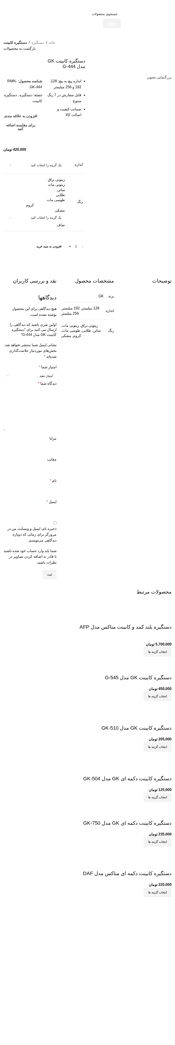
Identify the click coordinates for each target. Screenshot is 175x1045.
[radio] (35, 179)
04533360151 (65, 956)
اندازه (79, 164)
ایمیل (51, 502)
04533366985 (74, 962)
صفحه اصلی (120, 935)
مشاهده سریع (153, 618)
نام (53, 480)
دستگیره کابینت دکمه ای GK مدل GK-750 (127, 823)
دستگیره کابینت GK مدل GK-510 (136, 728)
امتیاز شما (48, 367)
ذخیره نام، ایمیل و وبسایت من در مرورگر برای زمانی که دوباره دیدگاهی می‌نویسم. (32, 534)
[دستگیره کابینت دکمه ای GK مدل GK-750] (129, 805)
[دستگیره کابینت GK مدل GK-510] (136, 704)
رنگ (80, 202)
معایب (52, 459)
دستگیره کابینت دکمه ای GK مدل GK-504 (127, 778)
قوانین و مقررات (117, 951)
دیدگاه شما (47, 383)
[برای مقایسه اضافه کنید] (166, 618)
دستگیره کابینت (15, 42)
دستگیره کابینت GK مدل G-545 (138, 677)
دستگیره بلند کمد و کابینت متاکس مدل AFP (126, 627)
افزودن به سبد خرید (49, 246)
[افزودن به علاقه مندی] (141, 618)
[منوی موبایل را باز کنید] (167, 4)
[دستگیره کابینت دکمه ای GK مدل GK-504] (129, 755)
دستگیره (37, 42)
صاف (61, 225)
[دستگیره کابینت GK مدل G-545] (146, 659)
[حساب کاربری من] (8, 4)
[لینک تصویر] (152, 918)
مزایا (53, 438)
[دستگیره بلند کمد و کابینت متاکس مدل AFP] (132, 603)
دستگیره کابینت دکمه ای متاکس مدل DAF (127, 873)
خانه (52, 42)
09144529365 (63, 973)
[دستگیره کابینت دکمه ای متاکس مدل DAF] (129, 849)
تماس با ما (122, 943)
